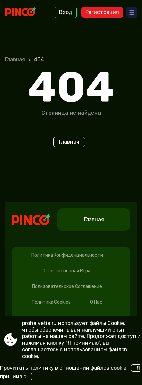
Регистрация (102, 12)
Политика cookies (51, 302)
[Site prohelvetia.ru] (23, 12)
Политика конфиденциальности (67, 255)
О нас (96, 302)
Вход (65, 12)
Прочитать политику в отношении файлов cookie (63, 368)
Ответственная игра (67, 271)
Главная (15, 59)
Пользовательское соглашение (67, 286)
